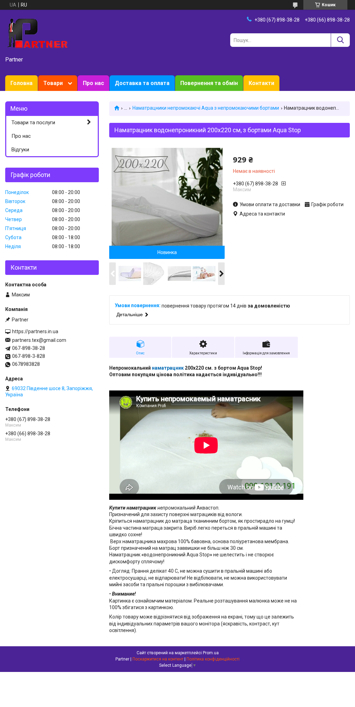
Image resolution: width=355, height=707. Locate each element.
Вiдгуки (20, 149)
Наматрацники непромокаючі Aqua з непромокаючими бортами (205, 108)
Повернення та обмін (209, 83)
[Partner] (36, 33)
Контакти (261, 83)
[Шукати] (340, 40)
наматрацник (168, 368)
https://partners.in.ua (35, 331)
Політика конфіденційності (213, 659)
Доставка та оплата (142, 83)
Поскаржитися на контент (157, 659)
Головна (21, 83)
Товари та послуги (33, 122)
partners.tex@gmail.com (39, 340)
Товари (53, 83)
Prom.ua (211, 652)
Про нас (93, 83)
